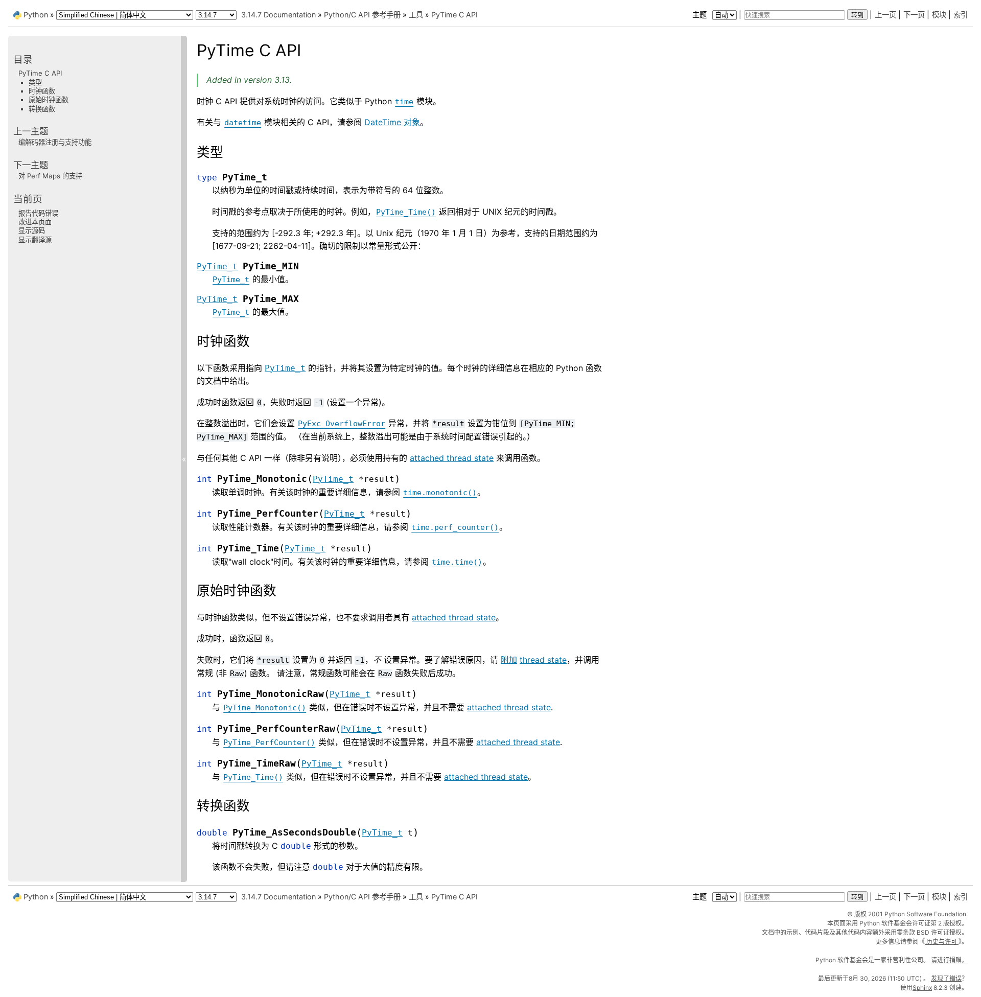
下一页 (914, 14)
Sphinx (922, 987)
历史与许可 (942, 941)
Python (36, 14)
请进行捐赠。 (949, 960)
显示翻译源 (35, 239)
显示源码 (31, 230)
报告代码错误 (38, 212)
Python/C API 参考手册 (362, 14)
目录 (23, 59)
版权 (860, 914)
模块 (939, 14)
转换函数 (42, 108)
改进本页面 (35, 222)
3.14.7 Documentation (278, 14)
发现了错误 (946, 978)
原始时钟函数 (48, 100)
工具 (416, 14)
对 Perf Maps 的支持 (50, 176)
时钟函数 (42, 91)
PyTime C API (454, 14)
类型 (35, 82)
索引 (960, 14)
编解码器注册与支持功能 (54, 142)
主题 (700, 14)
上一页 (885, 14)
